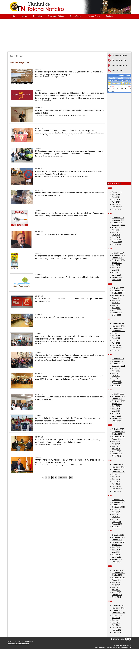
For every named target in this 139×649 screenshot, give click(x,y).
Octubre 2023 (117, 293)
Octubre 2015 (117, 575)
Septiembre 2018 (118, 472)
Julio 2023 (116, 300)
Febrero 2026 (117, 207)
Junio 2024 (116, 267)
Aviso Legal (99, 647)
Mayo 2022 (116, 340)
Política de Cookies (125, 647)
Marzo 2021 (116, 381)
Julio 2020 (116, 406)
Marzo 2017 (116, 522)
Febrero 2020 (117, 418)
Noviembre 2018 (118, 467)
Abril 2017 (116, 519)
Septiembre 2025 (118, 225)
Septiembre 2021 (118, 366)
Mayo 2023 (116, 305)
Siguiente (63, 478)
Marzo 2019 (116, 451)
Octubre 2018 (117, 469)
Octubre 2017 (117, 504)
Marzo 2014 (116, 627)
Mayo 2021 (116, 376)
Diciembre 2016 (118, 535)
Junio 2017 (116, 514)
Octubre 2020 (117, 399)
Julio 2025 (116, 230)
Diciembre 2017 (118, 500)
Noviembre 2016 (118, 537)
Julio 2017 (116, 512)
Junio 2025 (116, 232)
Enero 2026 (116, 209)
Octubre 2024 (117, 258)
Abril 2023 (116, 308)
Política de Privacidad (111, 647)
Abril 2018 (116, 484)
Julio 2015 (116, 582)
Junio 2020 (116, 409)
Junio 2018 (116, 479)
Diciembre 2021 (118, 359)
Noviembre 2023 (118, 290)
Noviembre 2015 (118, 573)
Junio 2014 (116, 620)
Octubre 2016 (117, 540)
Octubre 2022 (117, 328)
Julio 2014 (116, 618)
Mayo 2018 (116, 481)
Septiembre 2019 (118, 437)
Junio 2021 (116, 373)
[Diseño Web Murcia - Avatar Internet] (130, 645)
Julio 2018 (116, 477)
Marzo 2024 (116, 275)
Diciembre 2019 (118, 429)
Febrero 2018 (117, 489)
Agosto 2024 (117, 263)
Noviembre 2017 (118, 502)
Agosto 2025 (117, 227)
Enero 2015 (116, 597)
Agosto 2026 (117, 192)
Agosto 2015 (117, 580)
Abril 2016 (116, 554)
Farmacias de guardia (119, 55)
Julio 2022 (116, 336)
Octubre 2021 (117, 363)
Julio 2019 (116, 441)
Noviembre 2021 (118, 361)
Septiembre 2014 (118, 613)
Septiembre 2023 (118, 295)
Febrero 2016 (117, 559)
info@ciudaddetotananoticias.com (18, 644)
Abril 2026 (116, 202)
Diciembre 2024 (118, 253)
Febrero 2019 (117, 454)
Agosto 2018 (117, 474)
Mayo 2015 (116, 587)
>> (71, 478)
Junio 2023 (116, 303)
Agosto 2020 (117, 404)
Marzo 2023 (116, 310)
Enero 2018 (116, 491)
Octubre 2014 (117, 610)
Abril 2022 (116, 343)
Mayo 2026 (116, 199)
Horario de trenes (118, 70)
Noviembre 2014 (118, 608)
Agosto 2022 (117, 333)
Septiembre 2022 (118, 331)
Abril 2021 (116, 378)
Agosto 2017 (117, 509)
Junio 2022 (116, 338)
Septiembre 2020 (118, 401)
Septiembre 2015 (118, 578)
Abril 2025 (116, 237)
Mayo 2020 (116, 411)
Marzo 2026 (116, 204)
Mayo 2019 (116, 446)
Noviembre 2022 (118, 326)
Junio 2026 (116, 197)
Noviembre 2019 (118, 432)
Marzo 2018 (116, 486)
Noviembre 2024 (118, 255)
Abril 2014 (116, 625)
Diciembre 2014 (118, 605)
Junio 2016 (116, 550)
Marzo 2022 (116, 345)
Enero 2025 (116, 244)
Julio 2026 (116, 195)
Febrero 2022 (117, 348)
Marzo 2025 (116, 240)
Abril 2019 (116, 449)
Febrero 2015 (117, 595)
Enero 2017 (116, 527)
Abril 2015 (116, 590)
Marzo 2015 (116, 592)
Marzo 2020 (116, 416)
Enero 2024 (116, 280)
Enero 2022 (116, 350)
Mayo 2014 (116, 623)
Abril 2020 (116, 413)
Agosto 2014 (117, 615)
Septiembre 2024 (118, 260)
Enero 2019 (116, 456)
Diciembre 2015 (118, 570)
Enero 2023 (116, 315)
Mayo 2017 (116, 517)
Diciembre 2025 (118, 218)
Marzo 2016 (116, 557)
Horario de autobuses (119, 65)
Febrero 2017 (117, 524)
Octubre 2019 (117, 434)
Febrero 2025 (117, 242)
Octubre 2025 (117, 222)
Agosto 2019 (117, 439)
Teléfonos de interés (119, 60)
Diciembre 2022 (118, 323)
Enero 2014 (116, 632)
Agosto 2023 (117, 298)
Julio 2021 (116, 371)
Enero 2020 (116, 421)
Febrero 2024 (117, 277)
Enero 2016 (116, 562)
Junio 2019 (116, 444)
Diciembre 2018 (118, 464)
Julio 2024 (116, 265)
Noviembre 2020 (118, 396)
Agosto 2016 (117, 545)
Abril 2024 (116, 272)
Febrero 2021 (117, 383)
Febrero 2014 (117, 630)
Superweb (126, 645)
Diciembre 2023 (118, 288)
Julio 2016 (116, 547)
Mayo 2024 (116, 270)
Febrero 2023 (117, 313)
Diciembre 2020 (118, 394)
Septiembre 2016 (118, 542)
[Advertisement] (69, 35)
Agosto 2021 (117, 368)
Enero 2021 (116, 386)
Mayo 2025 (116, 235)
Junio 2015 (116, 585)
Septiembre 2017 (118, 507)
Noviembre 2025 (118, 220)
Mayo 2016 (116, 552)
